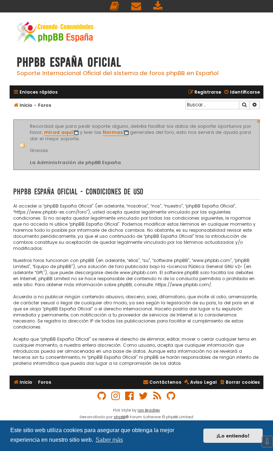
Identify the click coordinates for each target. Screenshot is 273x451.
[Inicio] (55, 33)
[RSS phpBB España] (157, 396)
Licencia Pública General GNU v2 (204, 266)
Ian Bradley (149, 410)
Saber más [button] (109, 440)
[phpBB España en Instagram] (115, 396)
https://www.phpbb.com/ (183, 285)
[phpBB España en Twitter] (143, 396)
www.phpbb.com (138, 272)
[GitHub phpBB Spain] (102, 396)
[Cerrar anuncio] (259, 120)
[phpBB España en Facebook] (129, 396)
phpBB (119, 417)
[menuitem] (114, 6)
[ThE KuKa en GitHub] (171, 396)
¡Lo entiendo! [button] (233, 436)
